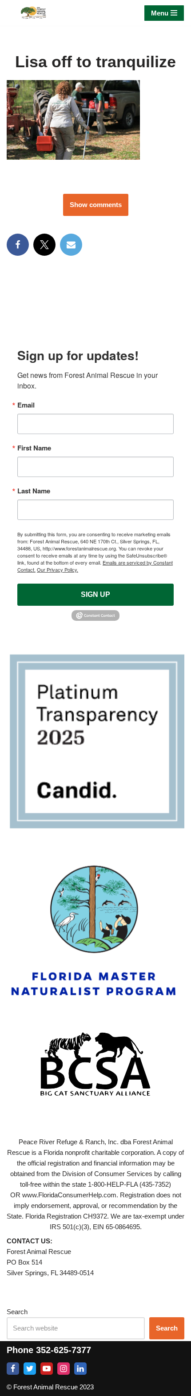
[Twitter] (30, 1368)
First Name (34, 448)
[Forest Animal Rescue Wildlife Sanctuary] (33, 12)
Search (17, 1311)
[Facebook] (18, 245)
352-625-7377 (63, 1350)
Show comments (96, 204)
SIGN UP (95, 594)
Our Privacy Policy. (57, 569)
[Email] (71, 245)
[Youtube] (46, 1368)
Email (26, 405)
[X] (44, 245)
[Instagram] (63, 1368)
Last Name (33, 491)
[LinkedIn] (80, 1368)
